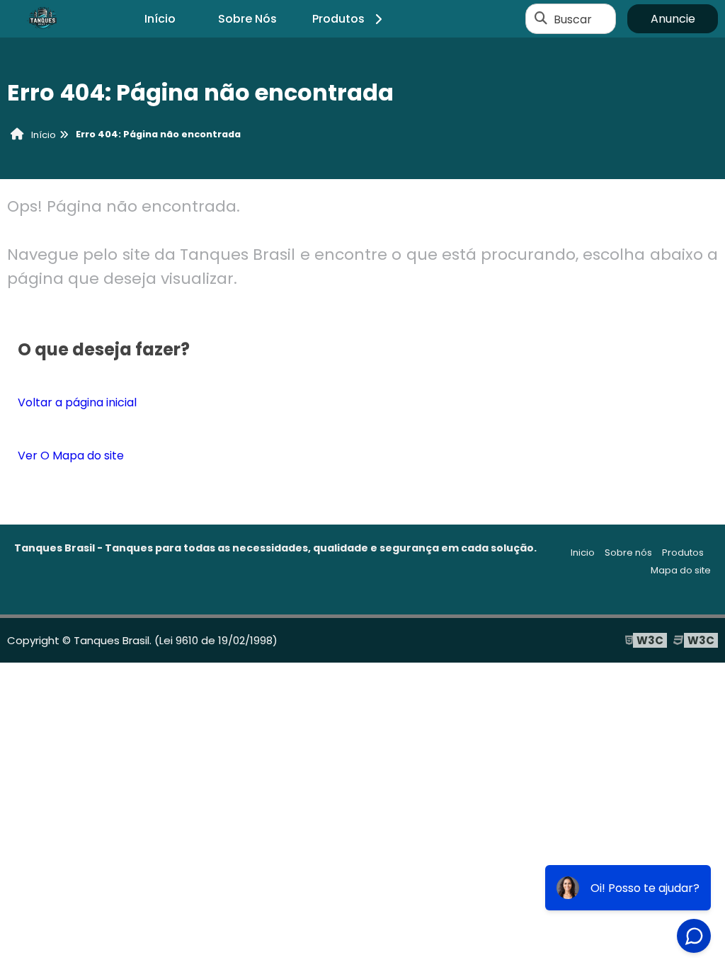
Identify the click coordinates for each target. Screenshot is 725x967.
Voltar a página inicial (77, 402)
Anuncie (673, 19)
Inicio (583, 552)
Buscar (573, 19)
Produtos (338, 19)
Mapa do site (681, 570)
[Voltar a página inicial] (42, 19)
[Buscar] (540, 19)
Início (160, 19)
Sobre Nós (247, 19)
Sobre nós (628, 552)
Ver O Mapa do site (71, 455)
